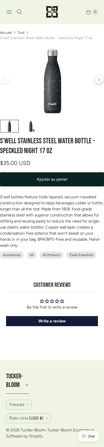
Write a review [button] (52, 321)
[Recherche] (19, 12)
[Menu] (9, 12)
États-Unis (26, 418)
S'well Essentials (81, 255)
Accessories (12, 255)
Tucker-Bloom (33, 430)
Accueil (6, 33)
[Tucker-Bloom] (52, 12)
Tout (20, 33)
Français (16, 404)
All (32, 255)
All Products (51, 255)
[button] (99, 79)
